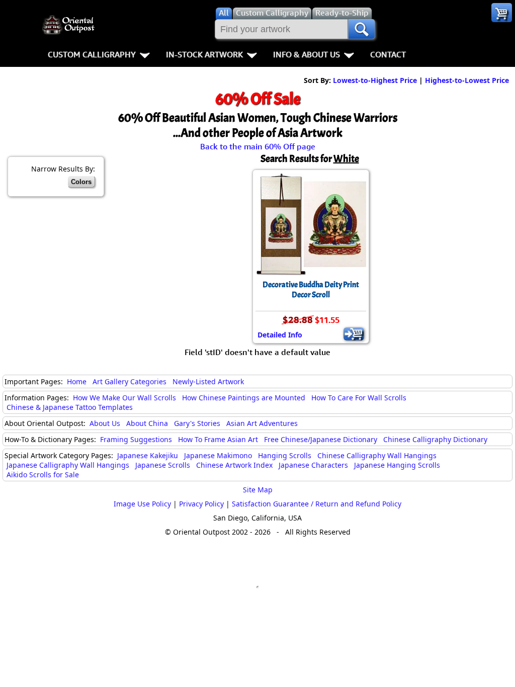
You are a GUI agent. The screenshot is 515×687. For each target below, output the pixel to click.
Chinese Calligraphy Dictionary (435, 439)
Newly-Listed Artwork (208, 381)
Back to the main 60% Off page (257, 146)
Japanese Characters (313, 465)
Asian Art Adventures (262, 423)
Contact (388, 54)
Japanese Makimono (218, 455)
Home (77, 381)
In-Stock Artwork (204, 54)
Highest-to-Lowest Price (467, 80)
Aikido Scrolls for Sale (43, 474)
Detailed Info (280, 334)
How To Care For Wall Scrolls (358, 397)
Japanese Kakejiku (147, 455)
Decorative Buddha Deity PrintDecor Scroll (311, 290)
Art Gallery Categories (129, 381)
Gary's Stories (197, 423)
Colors (81, 182)
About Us (105, 423)
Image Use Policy (142, 503)
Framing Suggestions (136, 439)
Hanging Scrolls (284, 455)
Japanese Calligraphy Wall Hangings (68, 465)
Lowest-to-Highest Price (375, 80)
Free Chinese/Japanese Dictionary (320, 439)
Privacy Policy (201, 503)
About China (147, 423)
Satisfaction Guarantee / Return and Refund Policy (316, 503)
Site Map (258, 489)
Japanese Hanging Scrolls (397, 465)
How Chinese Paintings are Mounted (243, 397)
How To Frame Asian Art (218, 439)
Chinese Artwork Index (234, 465)
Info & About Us (306, 54)
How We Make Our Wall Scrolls (124, 397)
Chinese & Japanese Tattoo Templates (70, 407)
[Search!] (361, 29)
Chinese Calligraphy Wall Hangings (377, 455)
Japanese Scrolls (162, 465)
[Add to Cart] (354, 333)
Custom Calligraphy (92, 54)
